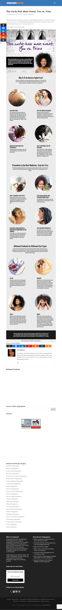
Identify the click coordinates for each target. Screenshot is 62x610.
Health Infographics (11, 486)
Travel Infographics (11, 524)
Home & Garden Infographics (14, 491)
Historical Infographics (12, 489)
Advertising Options (34, 601)
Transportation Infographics (14, 522)
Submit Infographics (13, 599)
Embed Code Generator (47, 599)
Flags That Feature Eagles (41, 546)
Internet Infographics (12, 494)
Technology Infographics (13, 519)
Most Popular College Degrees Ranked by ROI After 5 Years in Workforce (45, 557)
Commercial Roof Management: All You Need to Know (44, 553)
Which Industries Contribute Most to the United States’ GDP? (44, 540)
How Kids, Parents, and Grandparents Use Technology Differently (44, 543)
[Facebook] (16, 346)
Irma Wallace (11, 14)
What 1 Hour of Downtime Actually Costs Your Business (44, 549)
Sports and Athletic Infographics (15, 517)
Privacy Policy (45, 601)
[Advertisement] (31, 386)
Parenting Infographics (12, 506)
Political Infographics (12, 511)
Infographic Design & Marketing (29, 599)
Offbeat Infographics (12, 504)
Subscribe (15, 580)
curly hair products (27, 24)
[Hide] (1, 43)
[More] (48, 346)
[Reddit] (35, 346)
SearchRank (39, 353)
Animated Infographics (12, 466)
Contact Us (23, 601)
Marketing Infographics (12, 501)
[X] (9, 346)
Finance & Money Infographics (14, 481)
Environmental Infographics (14, 478)
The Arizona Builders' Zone (30, 357)
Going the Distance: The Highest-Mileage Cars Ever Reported (43, 561)
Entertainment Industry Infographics (16, 476)
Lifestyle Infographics (28, 14)
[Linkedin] (22, 346)
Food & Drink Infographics (13, 484)
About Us (15, 601)
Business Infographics (12, 468)
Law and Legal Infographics (14, 496)
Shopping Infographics (12, 514)
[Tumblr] (42, 346)
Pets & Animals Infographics (14, 509)
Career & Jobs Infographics (13, 471)
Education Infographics (12, 473)
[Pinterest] (29, 346)
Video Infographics (11, 527)
